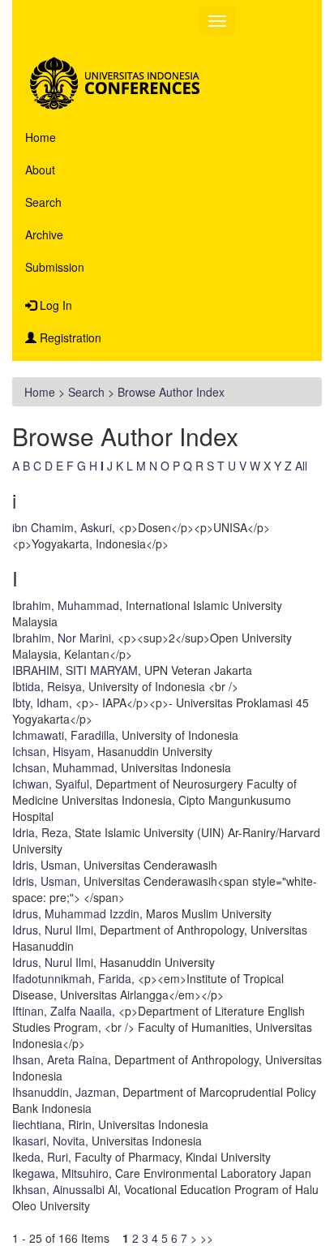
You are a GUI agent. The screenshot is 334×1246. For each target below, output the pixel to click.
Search (43, 202)
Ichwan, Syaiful (50, 784)
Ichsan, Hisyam (51, 751)
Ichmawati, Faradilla (63, 735)
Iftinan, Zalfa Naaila (62, 1011)
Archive (44, 234)
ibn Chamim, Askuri (62, 527)
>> (206, 1238)
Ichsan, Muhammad (63, 767)
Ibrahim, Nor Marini (61, 637)
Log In (54, 305)
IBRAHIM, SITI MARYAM (75, 670)
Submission (54, 267)
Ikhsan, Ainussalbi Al (65, 1189)
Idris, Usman (44, 865)
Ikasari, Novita (48, 1140)
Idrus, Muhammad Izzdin (75, 913)
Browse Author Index (171, 392)
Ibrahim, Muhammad (65, 605)
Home (40, 137)
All (301, 466)
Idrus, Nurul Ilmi (52, 930)
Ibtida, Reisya (47, 686)
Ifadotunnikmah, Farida (71, 978)
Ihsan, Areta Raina (60, 1059)
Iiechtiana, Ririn (52, 1124)
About (40, 169)
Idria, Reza (40, 832)
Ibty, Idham (40, 702)
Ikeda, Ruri (40, 1157)
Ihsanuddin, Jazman (64, 1092)
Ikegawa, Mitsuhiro (60, 1173)
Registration (68, 337)
